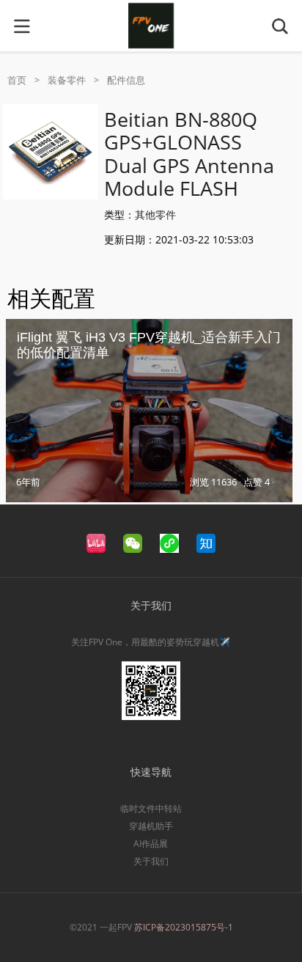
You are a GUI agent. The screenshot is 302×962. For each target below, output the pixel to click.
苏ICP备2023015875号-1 (183, 927)
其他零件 (155, 214)
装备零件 (67, 80)
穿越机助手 (151, 826)
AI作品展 (150, 843)
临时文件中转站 (151, 808)
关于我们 (151, 861)
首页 (16, 80)
